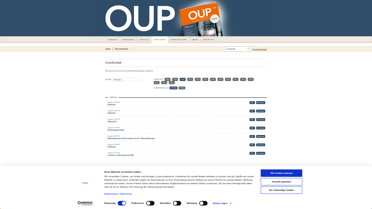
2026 (167, 79)
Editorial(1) (117, 80)
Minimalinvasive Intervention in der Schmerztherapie (131, 138)
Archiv (195, 39)
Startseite (112, 39)
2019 (220, 79)
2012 (172, 82)
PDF (252, 102)
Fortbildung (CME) (179, 39)
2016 (243, 79)
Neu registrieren (121, 49)
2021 (205, 79)
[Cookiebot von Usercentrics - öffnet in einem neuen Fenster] (85, 203)
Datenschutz (111, 194)
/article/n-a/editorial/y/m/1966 (121, 155)
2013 (164, 82)
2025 (175, 79)
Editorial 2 (112, 121)
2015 (250, 79)
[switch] (150, 203)
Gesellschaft (160, 39)
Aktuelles (144, 39)
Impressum (126, 194)
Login (107, 49)
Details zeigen (220, 203)
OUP (109, 18)
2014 (156, 82)
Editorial (111, 104)
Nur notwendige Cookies (281, 190)
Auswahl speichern (281, 181)
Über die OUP (208, 39)
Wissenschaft (128, 39)
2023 (190, 79)
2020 (213, 79)
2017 (235, 79)
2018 (228, 79)
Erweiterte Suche (260, 49)
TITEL (182, 88)
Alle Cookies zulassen (281, 173)
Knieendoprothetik (116, 130)
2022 (198, 79)
